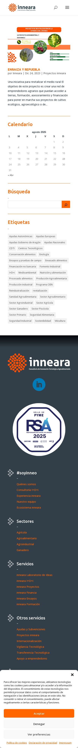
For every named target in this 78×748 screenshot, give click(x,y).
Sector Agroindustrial (21, 302)
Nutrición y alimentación (53, 272)
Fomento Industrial (50, 266)
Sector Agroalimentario (53, 296)
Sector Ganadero (18, 308)
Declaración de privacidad (43, 742)
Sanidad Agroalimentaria (22, 296)
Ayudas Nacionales (54, 242)
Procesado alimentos (21, 278)
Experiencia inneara (29, 496)
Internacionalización (29, 641)
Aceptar (39, 713)
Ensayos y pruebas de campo (25, 260)
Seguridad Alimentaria (42, 314)
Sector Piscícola (40, 308)
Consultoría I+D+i (27, 490)
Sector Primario (17, 314)
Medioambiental (27, 272)
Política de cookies (17, 742)
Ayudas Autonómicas (20, 236)
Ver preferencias (39, 734)
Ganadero (23, 550)
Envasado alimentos (56, 260)
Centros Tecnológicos (30, 248)
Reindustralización (19, 290)
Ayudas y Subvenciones (31, 629)
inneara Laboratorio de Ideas (34, 575)
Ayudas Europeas (45, 236)
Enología (44, 254)
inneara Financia (27, 592)
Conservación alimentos (22, 254)
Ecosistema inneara (29, 507)
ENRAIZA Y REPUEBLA (24, 69)
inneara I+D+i (25, 581)
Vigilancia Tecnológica (30, 646)
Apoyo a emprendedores (32, 658)
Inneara (17, 73)
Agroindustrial (25, 544)
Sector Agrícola (44, 302)
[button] (72, 675)
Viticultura (60, 320)
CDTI (12, 248)
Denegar (39, 724)
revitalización (40, 290)
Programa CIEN (44, 284)
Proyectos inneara (54, 73)
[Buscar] (66, 204)
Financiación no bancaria (22, 266)
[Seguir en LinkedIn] (39, 384)
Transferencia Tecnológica (33, 652)
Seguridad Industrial (20, 320)
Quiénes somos (26, 484)
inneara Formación (28, 604)
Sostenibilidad (43, 320)
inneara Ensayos (27, 598)
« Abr (11, 175)
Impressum (65, 742)
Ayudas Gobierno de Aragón (25, 242)
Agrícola (22, 532)
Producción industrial (20, 284)
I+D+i (12, 272)
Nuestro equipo (26, 501)
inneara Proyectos (28, 586)
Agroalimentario (27, 538)
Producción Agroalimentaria (51, 278)
